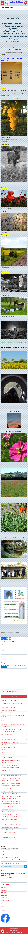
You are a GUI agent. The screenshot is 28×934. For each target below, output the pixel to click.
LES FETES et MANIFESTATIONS (10, 760)
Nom (2, 644)
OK (25, 866)
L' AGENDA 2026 (6, 788)
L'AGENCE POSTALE (7, 791)
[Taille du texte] (7, 665)
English (5, 890)
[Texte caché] (17, 665)
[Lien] (15, 665)
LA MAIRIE (4, 752)
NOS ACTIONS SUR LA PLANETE (10, 801)
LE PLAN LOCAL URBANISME (9, 809)
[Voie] (14, 251)
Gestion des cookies (14, 930)
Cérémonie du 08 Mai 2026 (8, 712)
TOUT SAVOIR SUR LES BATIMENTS (11, 822)
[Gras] (2, 665)
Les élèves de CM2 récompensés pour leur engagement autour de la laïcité (11, 704)
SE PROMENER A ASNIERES (9, 793)
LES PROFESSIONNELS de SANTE (11, 796)
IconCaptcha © (22, 692)
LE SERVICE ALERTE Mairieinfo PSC (11, 783)
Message (3, 663)
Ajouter (14, 696)
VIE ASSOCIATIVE (6, 734)
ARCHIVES (4, 750)
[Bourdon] (14, 447)
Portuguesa (6, 903)
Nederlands (6, 900)
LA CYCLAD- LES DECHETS (9, 817)
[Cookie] (3, 931)
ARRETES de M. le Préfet (8, 755)
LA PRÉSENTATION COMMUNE (10, 768)
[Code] (22, 665)
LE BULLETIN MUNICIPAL (9, 819)
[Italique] (3, 665)
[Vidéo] (21, 665)
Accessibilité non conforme (8, 837)
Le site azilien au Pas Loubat (8, 832)
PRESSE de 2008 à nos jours (8, 744)
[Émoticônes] (24, 665)
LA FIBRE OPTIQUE (7, 829)
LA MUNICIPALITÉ (6, 726)
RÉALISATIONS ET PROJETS (9, 742)
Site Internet (4, 656)
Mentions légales (14, 928)
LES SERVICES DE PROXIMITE (10, 780)
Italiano (5, 895)
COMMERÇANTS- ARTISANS (9, 732)
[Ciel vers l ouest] (14, 420)
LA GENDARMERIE (6, 770)
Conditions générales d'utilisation (14, 932)
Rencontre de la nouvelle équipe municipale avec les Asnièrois (13, 716)
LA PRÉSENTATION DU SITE (9, 765)
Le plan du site (5, 835)
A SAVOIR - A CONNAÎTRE (8, 737)
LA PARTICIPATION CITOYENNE (10, 786)
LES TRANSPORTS (6, 762)
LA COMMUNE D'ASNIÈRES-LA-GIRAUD (12, 724)
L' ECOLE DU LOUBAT (7, 806)
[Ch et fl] (14, 482)
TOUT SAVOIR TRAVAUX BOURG (10, 827)
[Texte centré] (14, 665)
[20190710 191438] (11, 73)
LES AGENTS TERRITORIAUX (9, 798)
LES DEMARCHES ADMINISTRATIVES (12, 773)
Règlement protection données (9, 840)
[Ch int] (14, 388)
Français (5, 887)
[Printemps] (14, 517)
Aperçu (4, 667)
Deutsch (5, 898)
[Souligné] (5, 665)
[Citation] (12, 665)
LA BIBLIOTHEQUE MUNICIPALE (10, 804)
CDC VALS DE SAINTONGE (8, 747)
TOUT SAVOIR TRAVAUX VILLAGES (11, 824)
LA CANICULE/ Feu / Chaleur (9, 814)
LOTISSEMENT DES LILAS (8, 757)
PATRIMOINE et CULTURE (8, 739)
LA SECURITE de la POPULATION (10, 778)
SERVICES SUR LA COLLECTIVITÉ (11, 729)
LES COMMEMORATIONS (8, 811)
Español (5, 892)
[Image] (19, 665)
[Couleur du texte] (9, 665)
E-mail (2, 650)
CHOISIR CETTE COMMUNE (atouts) (11, 775)
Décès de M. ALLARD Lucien (8, 710)
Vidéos (3, 910)
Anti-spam (3, 688)
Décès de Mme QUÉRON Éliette (9, 707)
